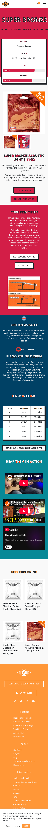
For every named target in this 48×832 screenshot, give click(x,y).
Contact (16, 785)
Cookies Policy (19, 804)
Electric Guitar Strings (22, 718)
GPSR (15, 797)
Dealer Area (18, 765)
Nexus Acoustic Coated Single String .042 (33, 606)
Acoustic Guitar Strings (23, 725)
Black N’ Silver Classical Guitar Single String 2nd (12, 606)
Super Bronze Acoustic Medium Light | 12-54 (34, 647)
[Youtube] (33, 701)
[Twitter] (20, 701)
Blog (15, 757)
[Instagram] (14, 701)
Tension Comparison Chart (25, 782)
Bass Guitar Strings (21, 721)
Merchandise (18, 736)
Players (16, 753)
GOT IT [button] (26, 826)
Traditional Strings (21, 729)
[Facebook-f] (27, 701)
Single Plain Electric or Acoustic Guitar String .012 (11, 649)
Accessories (18, 733)
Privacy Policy (19, 808)
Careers (16, 793)
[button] (44, 4)
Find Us (16, 789)
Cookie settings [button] (13, 826)
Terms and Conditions (22, 800)
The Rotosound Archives (24, 761)
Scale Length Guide (21, 778)
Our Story (17, 750)
